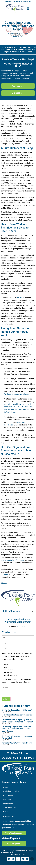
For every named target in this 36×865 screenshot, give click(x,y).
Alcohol (5, 664)
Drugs (5, 667)
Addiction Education (11, 791)
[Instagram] (18, 859)
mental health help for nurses (12, 560)
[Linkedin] (23, 859)
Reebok (25, 407)
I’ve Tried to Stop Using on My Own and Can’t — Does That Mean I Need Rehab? (17, 721)
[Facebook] (9, 859)
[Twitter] (13, 859)
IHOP (22, 404)
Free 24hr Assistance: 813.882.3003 (18, 1)
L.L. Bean (17, 407)
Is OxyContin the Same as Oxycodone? (17, 715)
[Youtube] (27, 859)
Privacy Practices (18, 854)
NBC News (20, 297)
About (5, 787)
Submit (6, 699)
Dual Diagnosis (7, 672)
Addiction (4, 574)
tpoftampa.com (8, 827)
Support (5, 583)
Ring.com (14, 409)
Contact (6, 811)
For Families (8, 803)
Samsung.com (24, 409)
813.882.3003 (22, 626)
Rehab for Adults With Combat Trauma (17, 743)
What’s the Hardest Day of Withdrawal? (17, 710)
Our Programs (8, 795)
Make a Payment (11, 838)
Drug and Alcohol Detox (10, 675)
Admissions (7, 799)
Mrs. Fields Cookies (11, 404)
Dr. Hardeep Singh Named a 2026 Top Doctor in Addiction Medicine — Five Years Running (16, 729)
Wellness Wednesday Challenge (16, 394)
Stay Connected (9, 807)
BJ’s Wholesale (10, 412)
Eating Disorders (8, 670)
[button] (28, 8)
